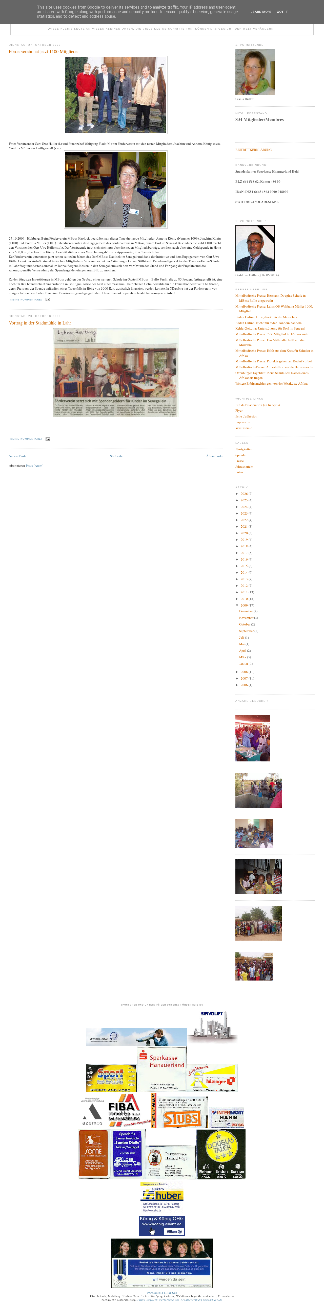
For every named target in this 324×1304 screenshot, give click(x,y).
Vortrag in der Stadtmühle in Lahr (40, 323)
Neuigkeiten (243, 449)
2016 (245, 559)
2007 (245, 678)
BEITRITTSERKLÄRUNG (253, 149)
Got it (282, 12)
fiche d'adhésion (246, 416)
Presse (239, 460)
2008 (245, 671)
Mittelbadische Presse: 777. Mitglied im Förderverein (272, 334)
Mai (242, 644)
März (243, 657)
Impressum (242, 422)
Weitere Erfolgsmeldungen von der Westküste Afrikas (271, 383)
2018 (245, 546)
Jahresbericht (244, 466)
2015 (245, 566)
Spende (240, 455)
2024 (245, 506)
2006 (245, 685)
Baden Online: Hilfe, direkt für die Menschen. (266, 317)
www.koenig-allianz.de (162, 1292)
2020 (245, 533)
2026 (245, 493)
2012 (245, 585)
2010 (245, 598)
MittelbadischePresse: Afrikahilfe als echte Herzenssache (274, 367)
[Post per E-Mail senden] (47, 299)
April (243, 650)
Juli (242, 637)
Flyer (238, 410)
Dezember (246, 611)
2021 (245, 526)
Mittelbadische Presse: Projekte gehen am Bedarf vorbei (273, 361)
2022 (245, 520)
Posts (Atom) (34, 465)
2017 (245, 552)
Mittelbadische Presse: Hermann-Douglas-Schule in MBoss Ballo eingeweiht (270, 298)
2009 (245, 605)
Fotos (239, 472)
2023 (245, 513)
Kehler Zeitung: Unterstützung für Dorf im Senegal (270, 328)
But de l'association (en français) (257, 405)
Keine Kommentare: (26, 299)
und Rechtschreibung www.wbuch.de (198, 1299)
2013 (245, 579)
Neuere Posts (17, 456)
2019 (245, 539)
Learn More (261, 12)
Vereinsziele (243, 428)
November (246, 617)
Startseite (116, 456)
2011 (245, 592)
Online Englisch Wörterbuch (155, 1299)
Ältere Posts (214, 456)
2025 (245, 500)
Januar (244, 663)
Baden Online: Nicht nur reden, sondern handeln (268, 322)
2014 (245, 572)
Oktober (245, 624)
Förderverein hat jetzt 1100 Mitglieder (44, 51)
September (246, 630)
